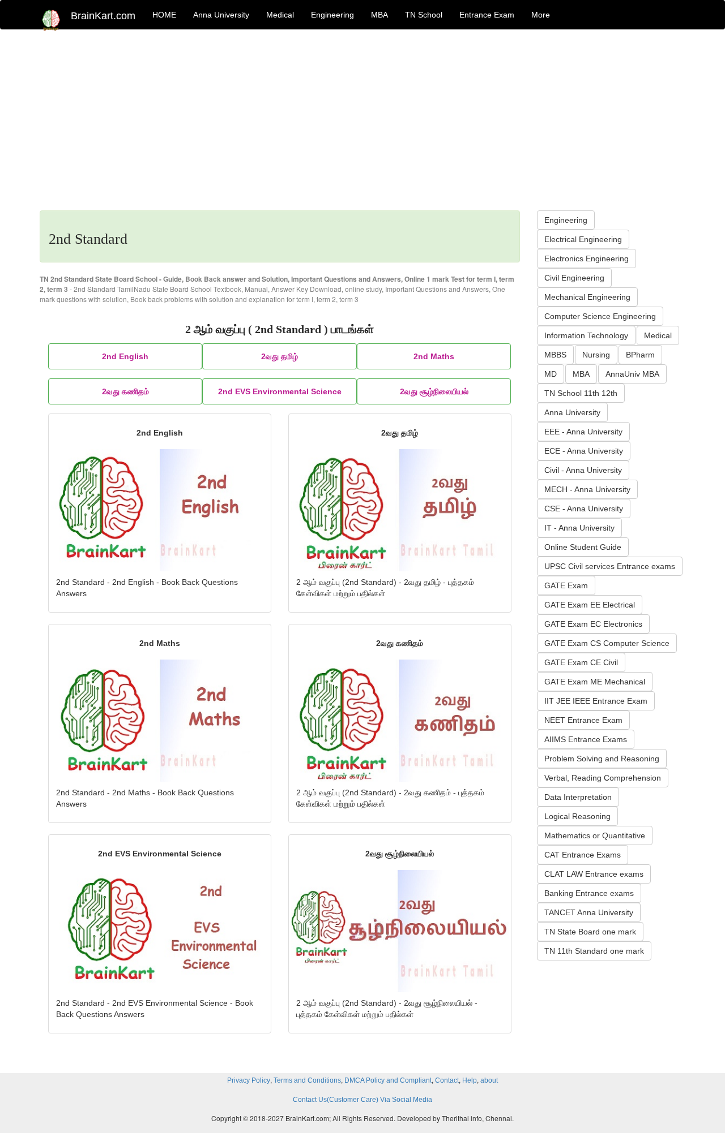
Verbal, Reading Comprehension (602, 777)
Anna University (221, 14)
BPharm (640, 354)
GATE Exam (566, 585)
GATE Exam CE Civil (581, 662)
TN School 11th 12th (580, 393)
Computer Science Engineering (600, 316)
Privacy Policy (248, 1080)
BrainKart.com (103, 15)
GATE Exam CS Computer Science (606, 643)
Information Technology (586, 335)
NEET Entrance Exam (583, 720)
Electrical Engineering (583, 239)
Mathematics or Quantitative (594, 835)
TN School (423, 14)
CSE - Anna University (583, 508)
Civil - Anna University (583, 470)
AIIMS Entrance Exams (585, 739)
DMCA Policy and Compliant (388, 1080)
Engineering (332, 14)
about (489, 1080)
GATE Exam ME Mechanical (594, 681)
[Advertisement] (362, 125)
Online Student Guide (582, 547)
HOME (164, 14)
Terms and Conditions (307, 1080)
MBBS (555, 354)
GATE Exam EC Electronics (593, 623)
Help (469, 1080)
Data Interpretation (578, 797)
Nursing (596, 354)
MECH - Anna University (587, 489)
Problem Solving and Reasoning (601, 758)
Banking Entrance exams (589, 893)
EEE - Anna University (583, 431)
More (540, 14)
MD (550, 373)
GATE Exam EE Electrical (589, 604)
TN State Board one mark (590, 931)
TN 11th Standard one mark (594, 950)
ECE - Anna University (583, 450)
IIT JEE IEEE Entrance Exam (595, 700)
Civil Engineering (574, 277)
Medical (280, 14)
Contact (447, 1080)
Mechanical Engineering (587, 296)
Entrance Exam (486, 14)
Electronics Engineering (586, 258)
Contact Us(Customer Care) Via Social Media (362, 1100)
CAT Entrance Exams (582, 854)
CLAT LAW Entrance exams (593, 873)
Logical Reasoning (577, 816)
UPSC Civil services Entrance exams (609, 566)
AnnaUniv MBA (632, 373)
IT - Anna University (579, 527)
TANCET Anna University (588, 912)
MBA (379, 14)
